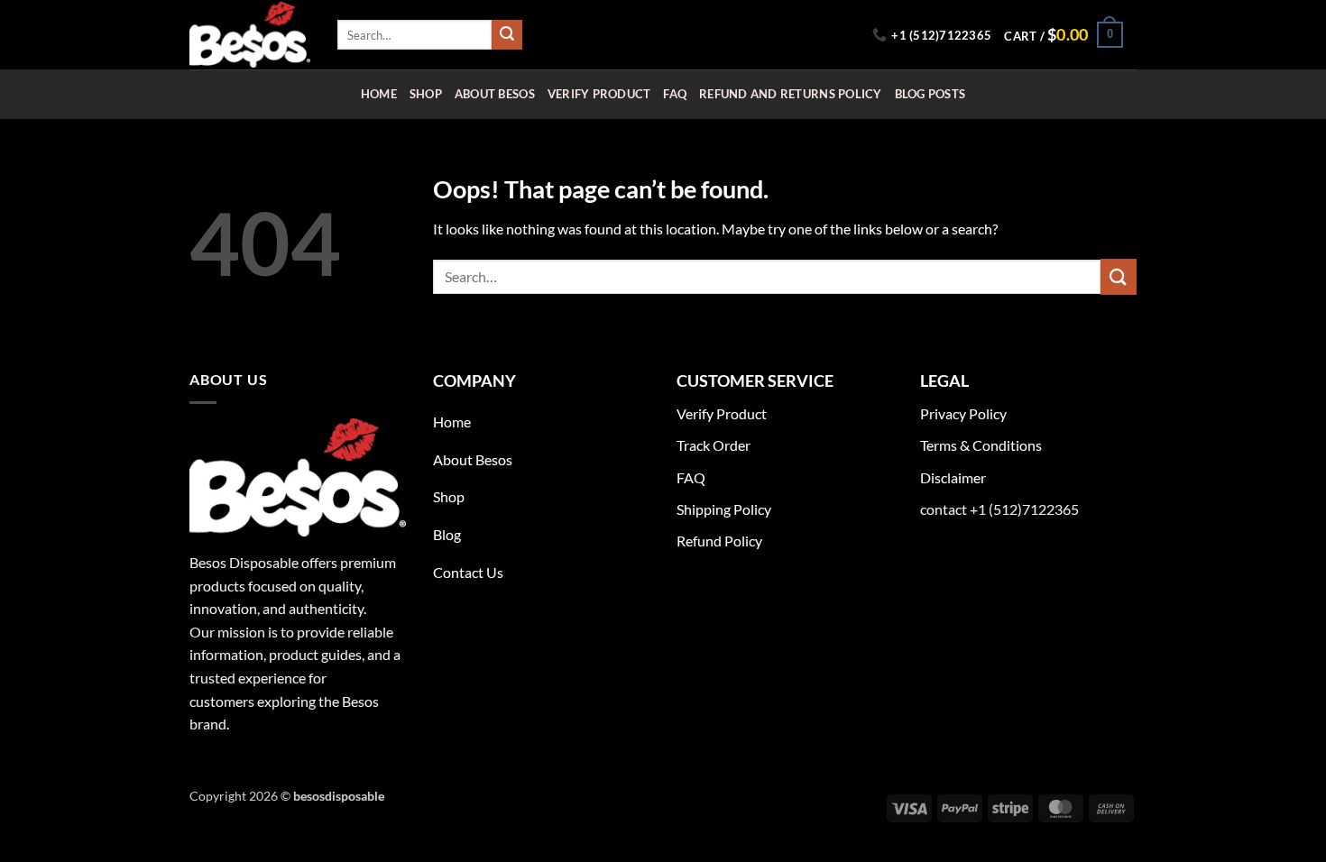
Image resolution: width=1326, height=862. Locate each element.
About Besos (495, 94)
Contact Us (468, 572)
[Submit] (507, 35)
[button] (1063, 35)
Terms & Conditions (981, 445)
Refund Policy (719, 540)
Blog (447, 534)
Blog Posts (930, 94)
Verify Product (722, 413)
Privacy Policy (963, 413)
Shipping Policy (724, 509)
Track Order (713, 445)
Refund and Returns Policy (790, 94)
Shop (426, 94)
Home (379, 94)
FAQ (674, 94)
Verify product (599, 94)
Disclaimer (953, 477)
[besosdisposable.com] (249, 35)
